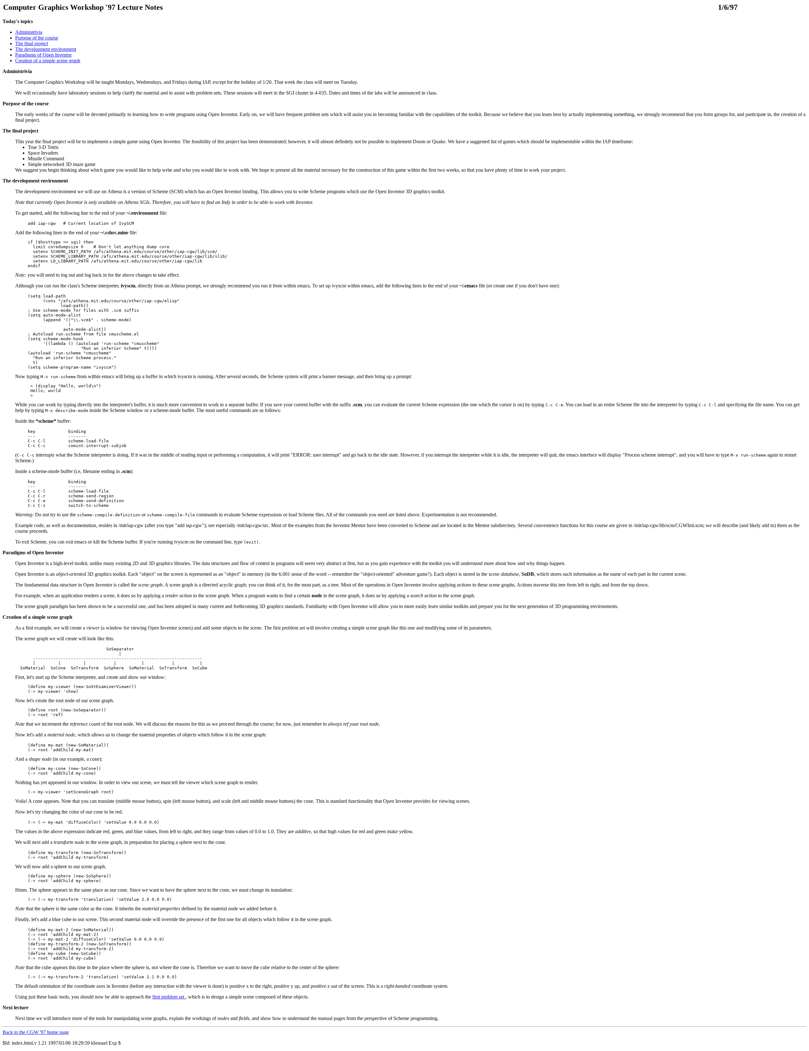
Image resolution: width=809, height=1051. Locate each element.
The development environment (45, 49)
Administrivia (28, 32)
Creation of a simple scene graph (47, 60)
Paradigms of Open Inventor (43, 55)
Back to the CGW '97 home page (36, 1032)
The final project (31, 43)
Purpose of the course (36, 37)
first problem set (169, 996)
